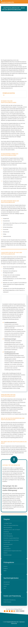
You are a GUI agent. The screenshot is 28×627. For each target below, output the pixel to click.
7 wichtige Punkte (8, 523)
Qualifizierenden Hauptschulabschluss (12, 550)
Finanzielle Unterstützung (9, 599)
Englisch (6, 568)
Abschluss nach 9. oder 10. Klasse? (12, 529)
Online (5, 586)
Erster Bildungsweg (8, 536)
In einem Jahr (7, 542)
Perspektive (6, 546)
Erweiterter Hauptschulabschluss (11, 538)
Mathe (5, 570)
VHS (5, 588)
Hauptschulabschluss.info (12, 621)
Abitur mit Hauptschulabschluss (11, 525)
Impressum (21, 621)
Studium (5, 552)
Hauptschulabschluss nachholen (11, 540)
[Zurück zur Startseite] (7, 2)
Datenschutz (14, 623)
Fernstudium (6, 584)
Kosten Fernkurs (7, 602)
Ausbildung (6, 531)
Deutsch (5, 566)
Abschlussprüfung (8, 527)
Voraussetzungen (8, 555)
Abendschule (7, 582)
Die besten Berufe (8, 533)
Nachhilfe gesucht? (8, 544)
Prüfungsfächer (7, 548)
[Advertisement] (14, 26)
